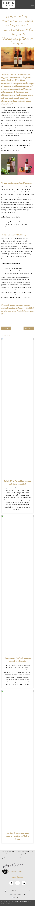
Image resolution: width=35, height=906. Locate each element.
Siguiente (28, 328)
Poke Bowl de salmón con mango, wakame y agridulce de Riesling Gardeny (17, 836)
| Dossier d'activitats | (15, 871)
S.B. (12, 903)
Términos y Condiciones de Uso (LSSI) (22, 901)
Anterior (6, 328)
